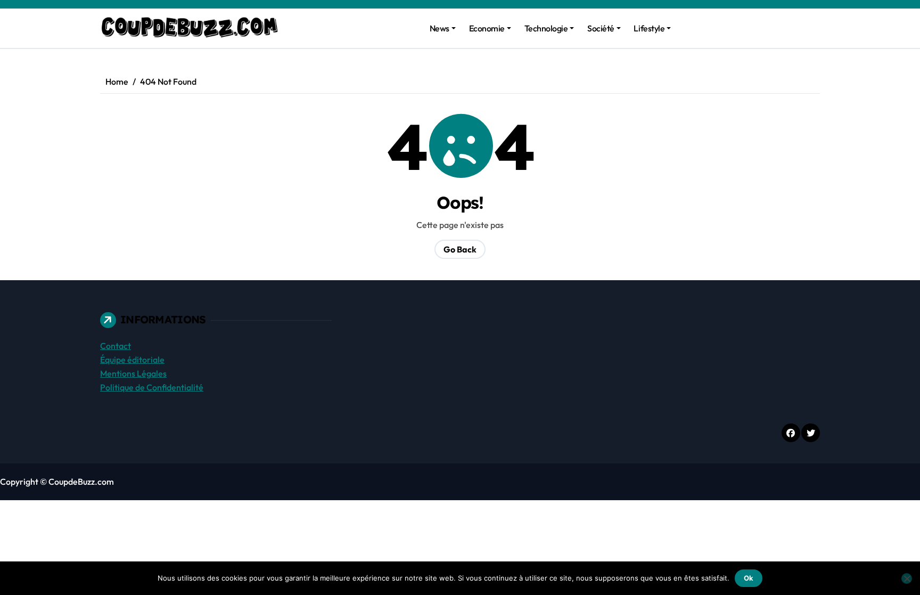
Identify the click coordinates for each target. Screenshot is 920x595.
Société (600, 28)
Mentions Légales (133, 373)
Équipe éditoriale (132, 359)
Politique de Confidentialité (151, 387)
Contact (115, 345)
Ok (748, 578)
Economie (487, 28)
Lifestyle (649, 28)
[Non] (906, 578)
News (439, 28)
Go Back (460, 249)
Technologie (546, 28)
